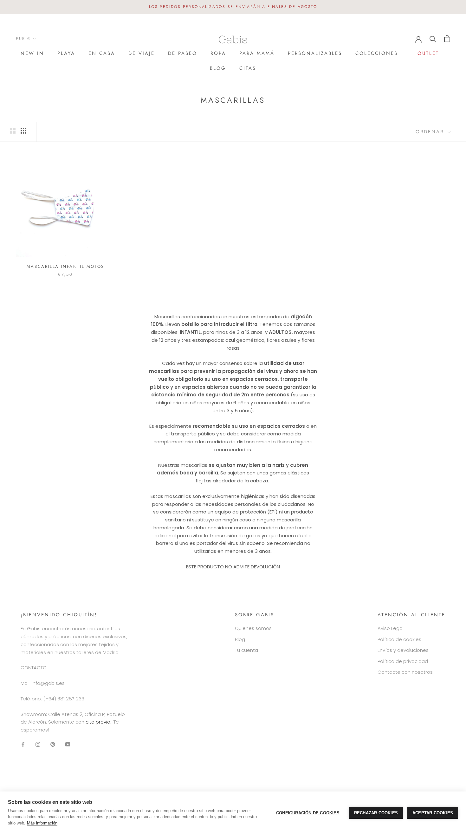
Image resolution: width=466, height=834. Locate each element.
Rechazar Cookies (376, 813)
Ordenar (431, 131)
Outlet (428, 55)
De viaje (141, 53)
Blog (218, 68)
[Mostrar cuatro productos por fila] (23, 131)
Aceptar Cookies (432, 813)
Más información (42, 823)
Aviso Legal (391, 628)
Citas (247, 68)
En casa (101, 53)
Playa (66, 53)
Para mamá (257, 53)
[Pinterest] (52, 744)
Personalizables (315, 53)
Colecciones (376, 53)
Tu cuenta (246, 650)
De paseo (182, 53)
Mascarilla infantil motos (65, 266)
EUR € (23, 39)
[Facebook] (23, 744)
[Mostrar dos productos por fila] (13, 131)
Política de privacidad (403, 661)
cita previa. (98, 721)
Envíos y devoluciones (403, 650)
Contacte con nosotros (405, 672)
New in (32, 53)
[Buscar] (433, 38)
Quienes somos (253, 628)
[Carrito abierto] (447, 38)
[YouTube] (67, 744)
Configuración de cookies (308, 813)
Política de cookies (399, 639)
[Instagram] (38, 744)
